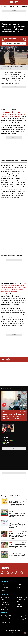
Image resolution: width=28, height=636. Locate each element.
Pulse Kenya (4, 622)
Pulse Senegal (20, 619)
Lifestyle (11, 499)
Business (19, 584)
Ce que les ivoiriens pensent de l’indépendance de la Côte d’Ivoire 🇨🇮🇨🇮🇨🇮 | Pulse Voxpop (7, 439)
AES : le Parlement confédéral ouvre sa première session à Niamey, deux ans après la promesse (17, 514)
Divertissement (5, 587)
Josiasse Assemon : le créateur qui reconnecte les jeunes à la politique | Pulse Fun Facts (13, 416)
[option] (8, 435)
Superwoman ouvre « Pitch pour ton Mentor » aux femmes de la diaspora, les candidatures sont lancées (16, 503)
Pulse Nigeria (5, 616)
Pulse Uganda (20, 616)
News (5, 6)
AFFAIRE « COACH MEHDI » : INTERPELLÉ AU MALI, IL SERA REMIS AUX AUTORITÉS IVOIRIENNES (17, 536)
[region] (14, 434)
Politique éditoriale (19, 605)
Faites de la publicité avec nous (20, 599)
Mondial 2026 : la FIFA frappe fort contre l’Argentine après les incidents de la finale (17, 555)
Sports (11, 552)
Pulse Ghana (4, 619)
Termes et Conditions (4, 608)
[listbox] (14, 434)
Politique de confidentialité (5, 603)
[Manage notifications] (24, 633)
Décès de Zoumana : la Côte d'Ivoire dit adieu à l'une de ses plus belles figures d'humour (17, 546)
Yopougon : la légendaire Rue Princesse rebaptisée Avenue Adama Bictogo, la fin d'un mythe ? (17, 525)
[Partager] (24, 39)
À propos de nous (5, 598)
